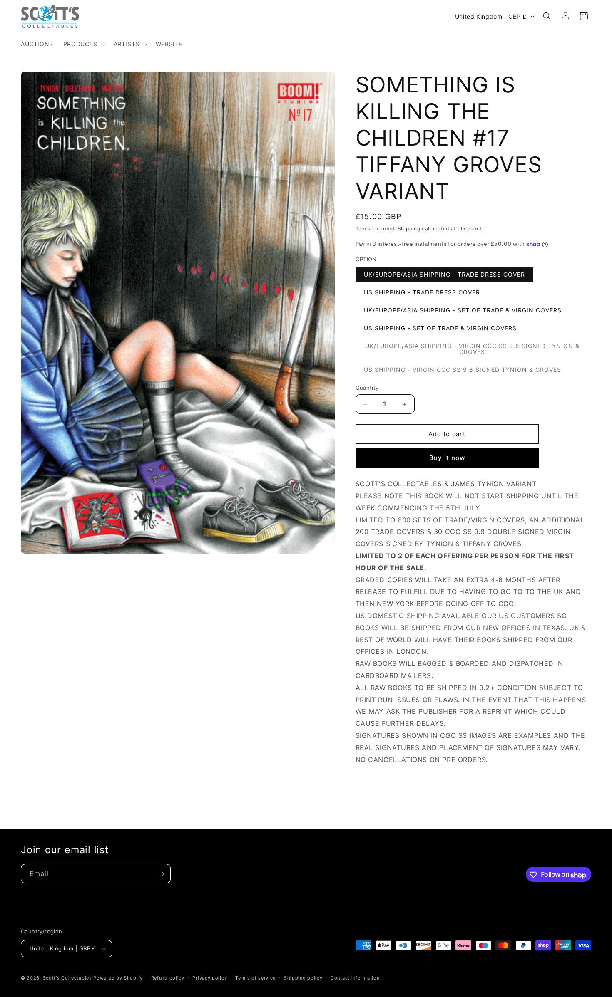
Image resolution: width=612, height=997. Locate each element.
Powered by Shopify (118, 978)
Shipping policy (303, 978)
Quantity (367, 387)
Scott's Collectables (67, 978)
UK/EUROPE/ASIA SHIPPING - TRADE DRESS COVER (444, 274)
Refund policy (167, 978)
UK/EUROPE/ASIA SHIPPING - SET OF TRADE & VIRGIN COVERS (463, 310)
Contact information (355, 978)
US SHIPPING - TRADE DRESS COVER (422, 292)
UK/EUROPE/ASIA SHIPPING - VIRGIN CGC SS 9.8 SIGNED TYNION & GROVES (472, 350)
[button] (83, 44)
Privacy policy (209, 978)
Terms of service (255, 978)
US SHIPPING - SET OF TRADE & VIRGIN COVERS (440, 328)
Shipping (409, 228)
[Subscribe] (161, 874)
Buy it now (447, 458)
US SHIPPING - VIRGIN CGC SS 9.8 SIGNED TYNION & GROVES (467, 371)
